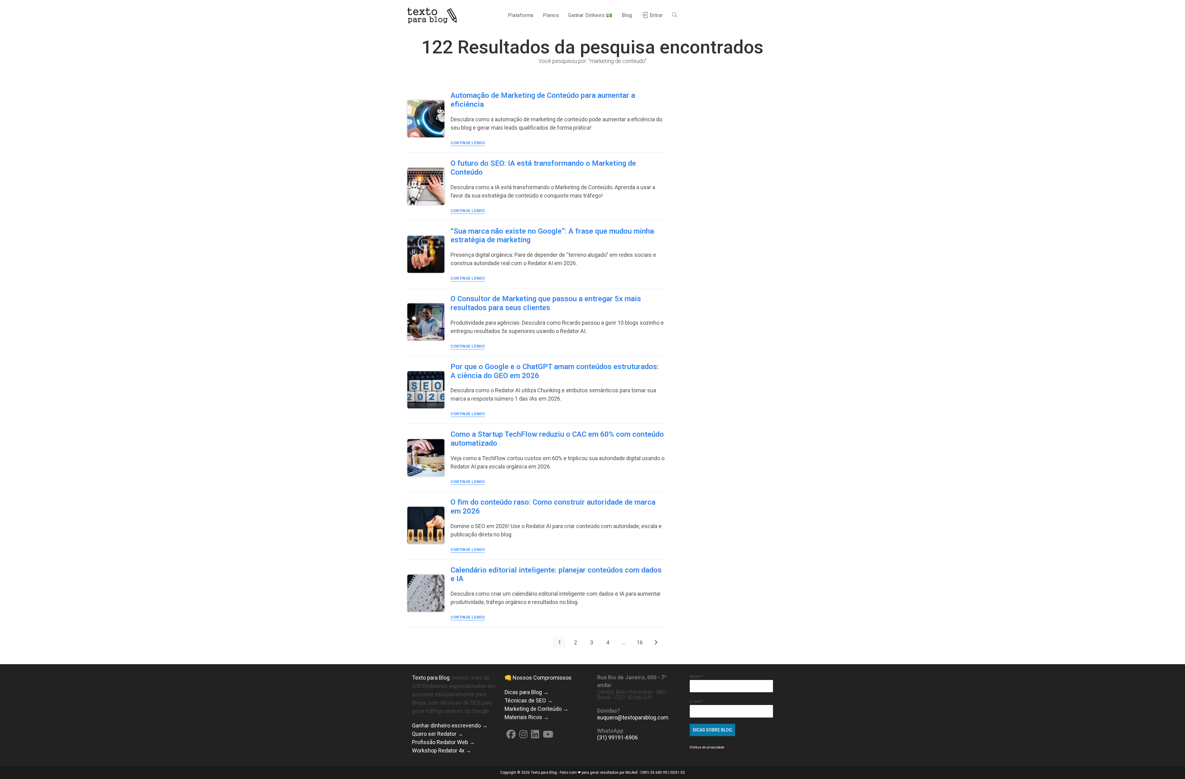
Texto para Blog (431, 677)
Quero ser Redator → (437, 734)
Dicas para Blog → (527, 692)
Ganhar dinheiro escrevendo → (450, 725)
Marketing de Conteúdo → (536, 709)
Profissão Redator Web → (443, 742)
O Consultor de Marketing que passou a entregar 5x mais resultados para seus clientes (546, 303)
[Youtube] (548, 734)
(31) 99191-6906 (617, 737)
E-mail (696, 701)
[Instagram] (523, 734)
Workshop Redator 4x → (441, 750)
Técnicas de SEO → (529, 700)
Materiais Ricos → (527, 717)
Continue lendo (468, 143)
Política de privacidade (707, 747)
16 (640, 642)
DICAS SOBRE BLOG (712, 729)
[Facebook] (511, 734)
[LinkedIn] (535, 734)
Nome (696, 676)
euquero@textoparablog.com (632, 717)
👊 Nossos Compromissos (538, 677)
